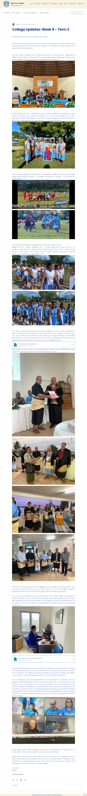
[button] (45, 3)
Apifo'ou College (17, 3)
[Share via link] (25, 780)
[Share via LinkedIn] (21, 780)
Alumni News (44, 13)
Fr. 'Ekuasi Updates (29, 13)
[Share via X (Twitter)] (17, 780)
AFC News (16, 13)
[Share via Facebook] (13, 780)
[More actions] (74, 24)
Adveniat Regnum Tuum (17, 5)
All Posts (6, 13)
